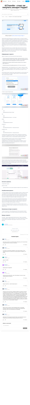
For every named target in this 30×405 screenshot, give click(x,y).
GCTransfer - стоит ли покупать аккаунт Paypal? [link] (15, 16)
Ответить (26, 244)
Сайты (24, 1)
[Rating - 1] (11, 230)
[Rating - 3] (15, 230)
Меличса (5, 288)
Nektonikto (5, 264)
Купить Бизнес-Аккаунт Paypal (18, 35)
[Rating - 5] (18, 230)
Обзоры (19, 1)
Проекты (14, 1)
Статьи (10, 1)
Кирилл (5, 247)
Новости (5, 1)
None (5, 272)
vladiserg (5, 257)
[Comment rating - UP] (3, 244)
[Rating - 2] (13, 230)
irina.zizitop (6, 224)
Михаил (5, 314)
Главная (3, 16)
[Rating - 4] (17, 230)
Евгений (5, 304)
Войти (28, 1)
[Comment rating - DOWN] (5, 244)
